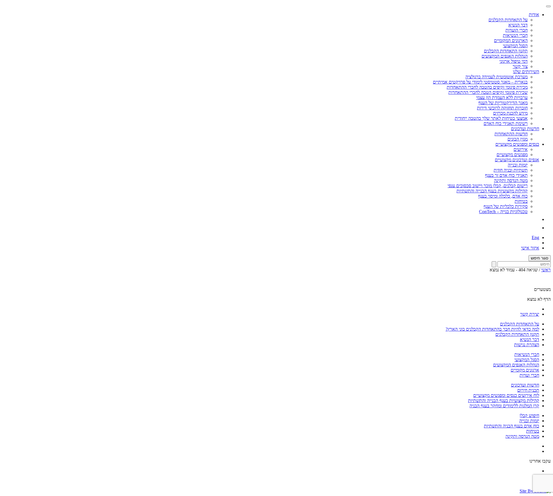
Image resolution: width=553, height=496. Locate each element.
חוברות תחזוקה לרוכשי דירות (502, 107)
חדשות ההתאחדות (511, 133)
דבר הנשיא (518, 24)
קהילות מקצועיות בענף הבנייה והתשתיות (492, 190)
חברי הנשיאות (515, 35)
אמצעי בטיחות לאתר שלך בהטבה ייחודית (491, 118)
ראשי (546, 269)
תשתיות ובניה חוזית (511, 170)
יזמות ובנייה (518, 164)
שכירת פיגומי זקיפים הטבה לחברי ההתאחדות (488, 92)
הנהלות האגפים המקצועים (505, 56)
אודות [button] (534, 14)
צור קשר (520, 66)
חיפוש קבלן (529, 415)
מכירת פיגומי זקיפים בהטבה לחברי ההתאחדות (487, 87)
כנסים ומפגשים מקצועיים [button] (517, 144)
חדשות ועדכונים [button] (525, 128)
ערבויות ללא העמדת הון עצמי (502, 97)
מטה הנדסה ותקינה (511, 180)
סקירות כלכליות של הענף (506, 206)
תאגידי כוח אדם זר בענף (506, 175)
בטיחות (521, 201)
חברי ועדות (529, 375)
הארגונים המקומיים (511, 40)
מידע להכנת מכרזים (510, 113)
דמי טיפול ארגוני (513, 61)
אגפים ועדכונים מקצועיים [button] (517, 159)
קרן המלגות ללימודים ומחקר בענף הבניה (504, 405)
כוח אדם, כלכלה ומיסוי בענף (503, 196)
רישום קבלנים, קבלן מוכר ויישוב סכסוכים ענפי (488, 185)
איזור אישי (530, 247)
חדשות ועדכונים (525, 385)
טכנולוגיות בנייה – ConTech (503, 211)
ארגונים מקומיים (525, 370)
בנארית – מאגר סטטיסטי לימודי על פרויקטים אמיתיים (480, 81)
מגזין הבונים (517, 139)
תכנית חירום (528, 390)
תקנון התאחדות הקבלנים (506, 50)
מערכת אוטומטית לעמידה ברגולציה (496, 76)
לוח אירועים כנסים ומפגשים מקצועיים (506, 395)
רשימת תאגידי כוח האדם (506, 123)
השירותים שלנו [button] (526, 71)
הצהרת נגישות (526, 344)
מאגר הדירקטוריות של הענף (503, 102)
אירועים (521, 149)
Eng (535, 237)
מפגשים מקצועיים (512, 154)
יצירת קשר (529, 314)
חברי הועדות (516, 30)
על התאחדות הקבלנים (508, 19)
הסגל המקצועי (515, 45)
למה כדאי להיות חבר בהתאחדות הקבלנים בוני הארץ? (492, 329)
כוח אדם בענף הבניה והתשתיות (511, 425)
